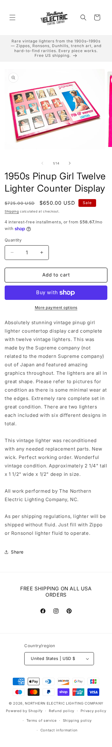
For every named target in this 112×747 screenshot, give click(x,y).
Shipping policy (77, 720)
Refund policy (61, 711)
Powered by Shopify (24, 711)
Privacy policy (93, 711)
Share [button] (17, 551)
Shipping (12, 211)
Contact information (59, 730)
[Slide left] (42, 163)
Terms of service (41, 720)
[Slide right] (70, 163)
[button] (12, 17)
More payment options (56, 307)
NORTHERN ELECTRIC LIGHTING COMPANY (64, 703)
